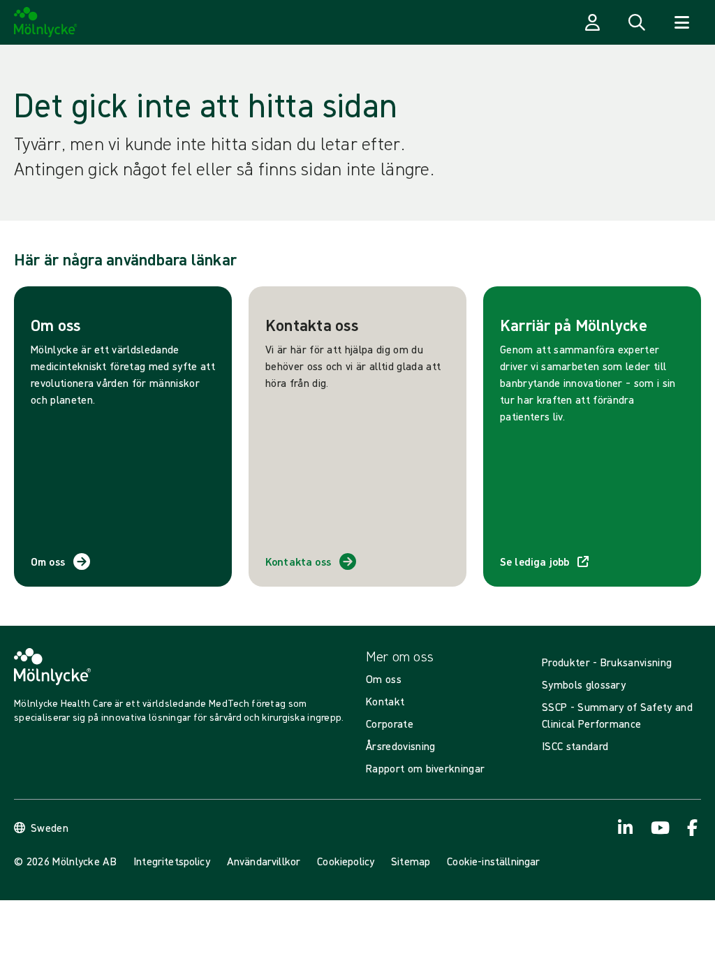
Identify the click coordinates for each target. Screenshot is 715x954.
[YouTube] (659, 827)
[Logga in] (592, 22)
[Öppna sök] (636, 22)
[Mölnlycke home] (46, 22)
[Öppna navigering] (681, 22)
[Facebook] (692, 827)
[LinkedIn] (625, 827)
